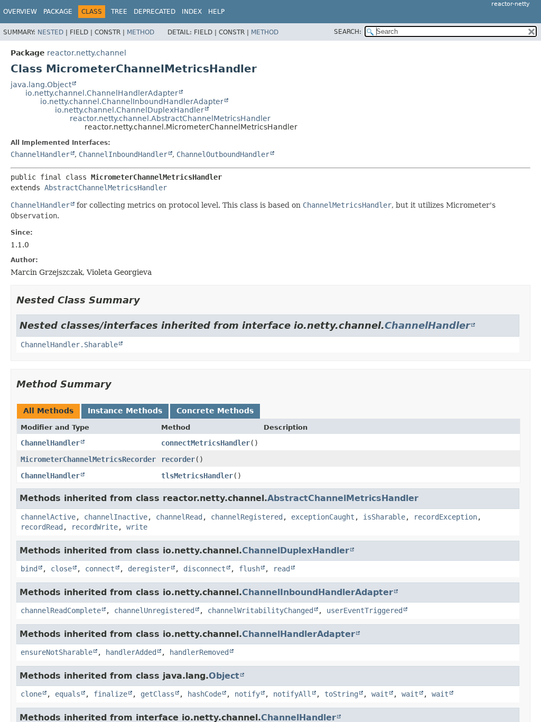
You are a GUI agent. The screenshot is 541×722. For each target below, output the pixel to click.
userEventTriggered (365, 610)
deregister (149, 568)
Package (57, 11)
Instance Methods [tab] (125, 410)
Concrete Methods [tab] (215, 410)
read (281, 568)
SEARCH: (347, 31)
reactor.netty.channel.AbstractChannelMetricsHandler (170, 118)
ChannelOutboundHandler (222, 154)
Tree (119, 11)
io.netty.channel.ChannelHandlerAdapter (101, 93)
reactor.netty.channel (86, 53)
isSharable (384, 517)
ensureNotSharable (56, 652)
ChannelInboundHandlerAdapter (317, 592)
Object (224, 676)
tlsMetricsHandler (197, 475)
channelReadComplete (61, 610)
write (136, 527)
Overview (20, 11)
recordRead (42, 527)
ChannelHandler (40, 154)
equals (67, 694)
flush (249, 568)
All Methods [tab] (48, 410)
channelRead (179, 517)
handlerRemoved (199, 652)
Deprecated (154, 11)
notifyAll (292, 694)
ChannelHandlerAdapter (298, 634)
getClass (157, 694)
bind (29, 568)
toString (341, 694)
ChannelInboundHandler (123, 154)
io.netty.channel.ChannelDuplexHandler (129, 110)
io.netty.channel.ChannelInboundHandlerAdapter (131, 101)
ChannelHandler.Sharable (69, 344)
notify (247, 694)
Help (216, 11)
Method (140, 32)
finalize (110, 694)
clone (31, 694)
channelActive (48, 517)
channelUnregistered (154, 610)
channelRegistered (247, 517)
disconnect (204, 568)
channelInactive (115, 517)
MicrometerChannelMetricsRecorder (88, 459)
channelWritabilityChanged (260, 610)
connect (100, 568)
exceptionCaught (323, 517)
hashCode (204, 694)
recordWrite (94, 527)
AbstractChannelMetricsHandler (105, 187)
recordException (445, 517)
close (61, 568)
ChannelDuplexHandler (295, 550)
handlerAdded (131, 652)
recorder (178, 459)
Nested (50, 32)
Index (192, 11)
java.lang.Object (41, 84)
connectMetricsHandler (205, 443)
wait (379, 694)
